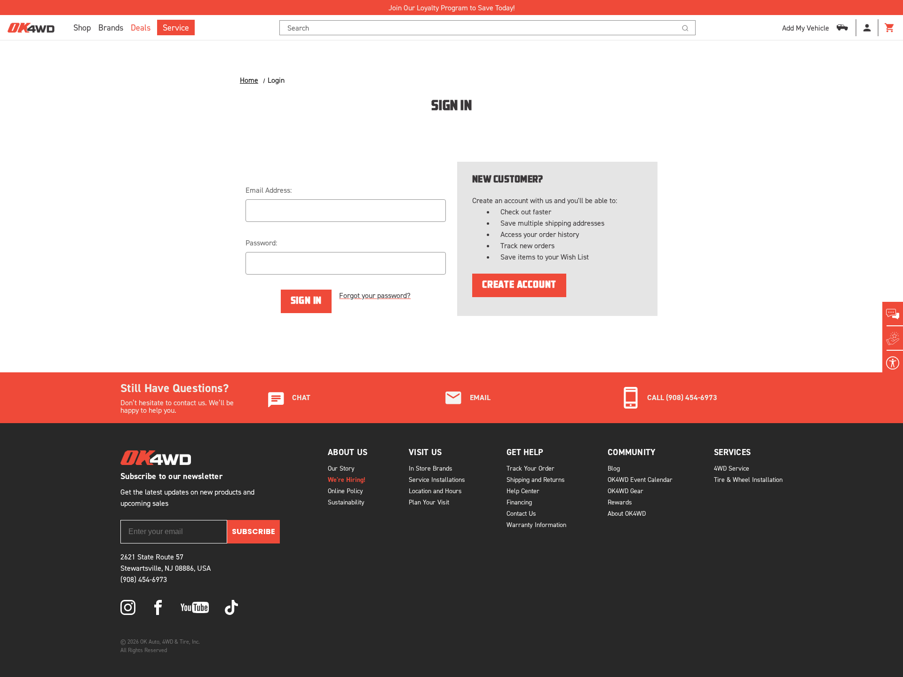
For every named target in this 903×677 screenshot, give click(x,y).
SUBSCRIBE (253, 531)
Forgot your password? (375, 295)
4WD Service (731, 468)
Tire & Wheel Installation (748, 479)
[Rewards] (892, 338)
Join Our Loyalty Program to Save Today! (451, 7)
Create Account (519, 285)
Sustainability (346, 502)
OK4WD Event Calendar (640, 479)
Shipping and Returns (536, 479)
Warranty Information (536, 524)
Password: (261, 242)
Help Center (523, 491)
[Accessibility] (892, 363)
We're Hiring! (346, 479)
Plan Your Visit (429, 502)
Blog (614, 468)
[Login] (867, 27)
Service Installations (437, 479)
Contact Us (521, 513)
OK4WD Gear (625, 491)
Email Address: (269, 190)
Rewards (620, 502)
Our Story (341, 468)
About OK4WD (627, 513)
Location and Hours (435, 491)
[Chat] (892, 314)
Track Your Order (530, 468)
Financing (519, 502)
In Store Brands (430, 468)
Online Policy (345, 491)
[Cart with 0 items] (889, 27)
